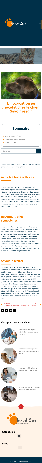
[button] (19, 436)
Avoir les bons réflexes (13, 136)
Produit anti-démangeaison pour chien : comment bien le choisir (28, 351)
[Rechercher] (38, 151)
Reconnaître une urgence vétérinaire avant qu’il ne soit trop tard (28, 332)
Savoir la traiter (10, 142)
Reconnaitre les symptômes (15, 139)
